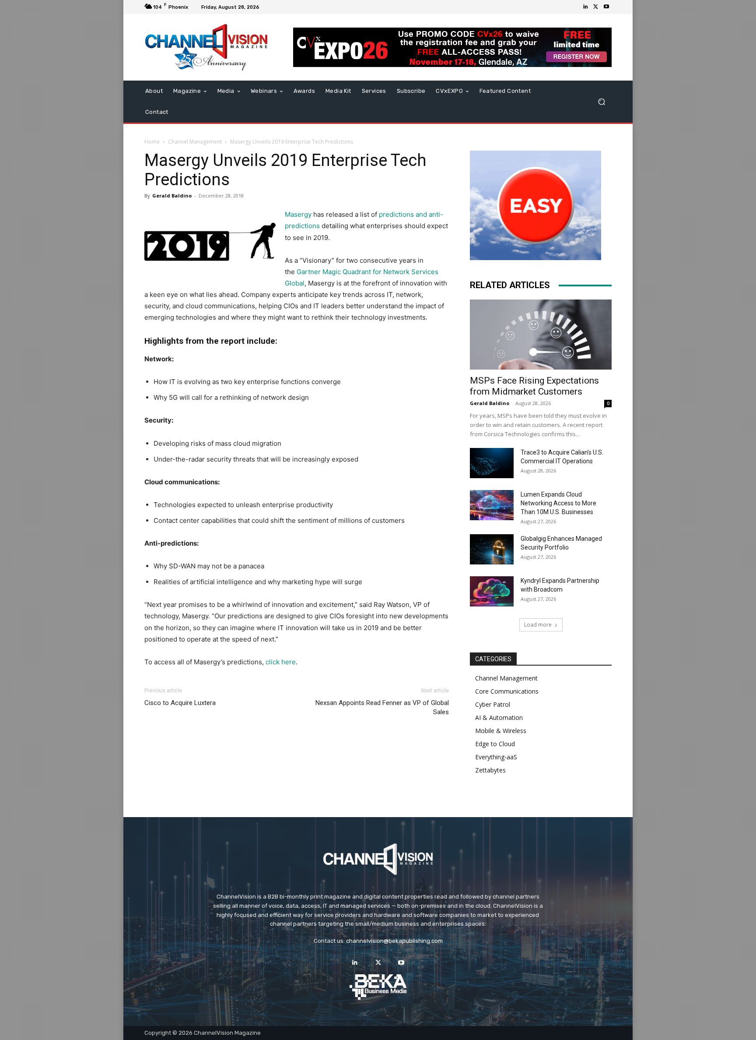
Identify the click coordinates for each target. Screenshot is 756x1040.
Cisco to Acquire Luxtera (180, 703)
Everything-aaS (496, 757)
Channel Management (195, 141)
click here (281, 662)
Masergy (298, 214)
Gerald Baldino (172, 195)
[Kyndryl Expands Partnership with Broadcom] (492, 591)
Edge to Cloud (495, 744)
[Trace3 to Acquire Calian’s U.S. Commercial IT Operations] (492, 463)
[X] (596, 7)
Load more (538, 624)
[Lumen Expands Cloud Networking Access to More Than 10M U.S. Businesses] (492, 505)
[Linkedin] (585, 7)
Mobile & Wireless (500, 730)
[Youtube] (606, 7)
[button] (601, 102)
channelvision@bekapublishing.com (394, 941)
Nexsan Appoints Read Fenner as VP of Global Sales (382, 707)
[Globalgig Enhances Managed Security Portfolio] (492, 549)
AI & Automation (499, 717)
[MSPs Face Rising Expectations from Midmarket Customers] (541, 335)
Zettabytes (490, 770)
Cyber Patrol (492, 704)
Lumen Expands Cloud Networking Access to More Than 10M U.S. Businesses (558, 503)
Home (152, 141)
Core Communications (507, 691)
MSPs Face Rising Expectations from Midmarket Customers (534, 386)
